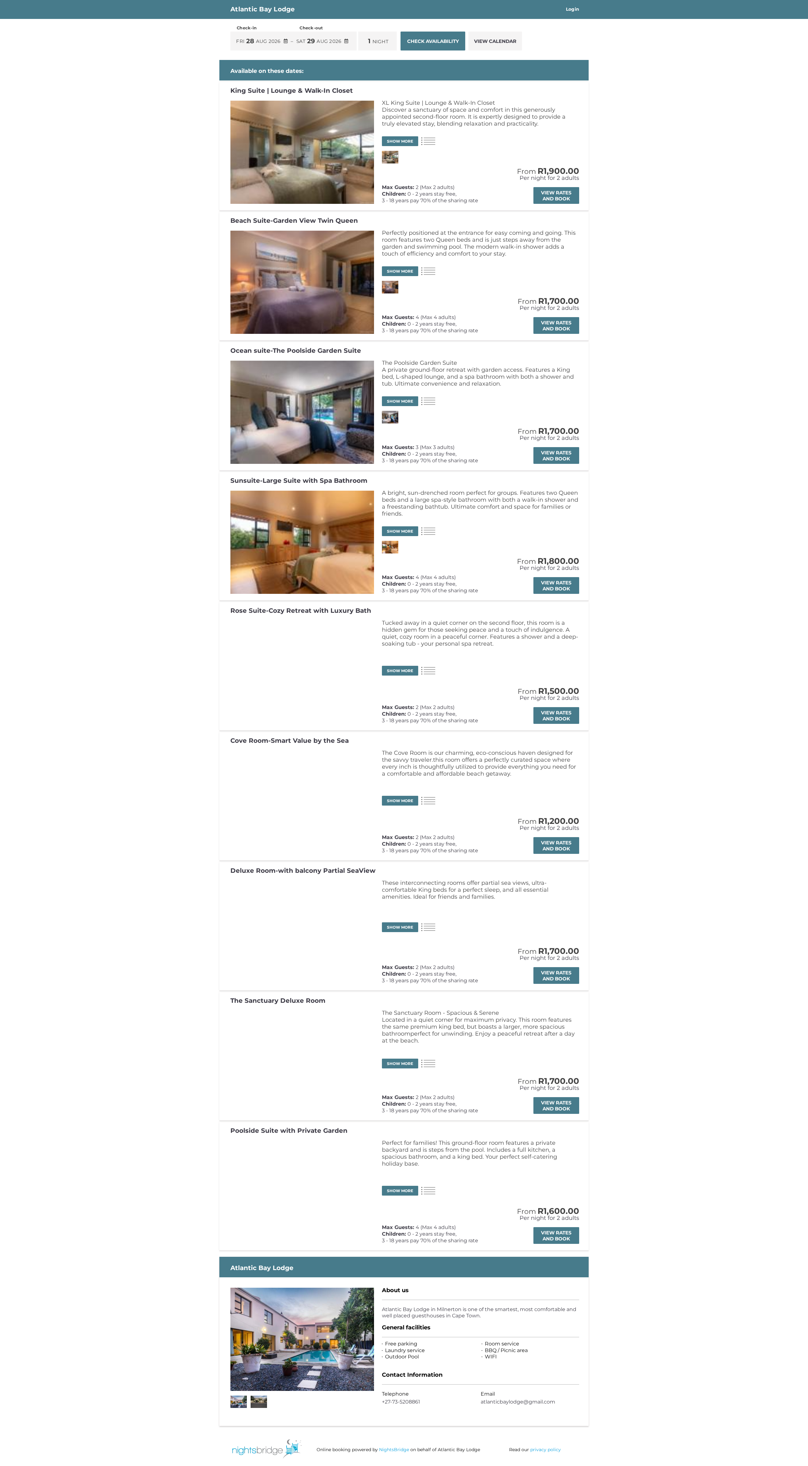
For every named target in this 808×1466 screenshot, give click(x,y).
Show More (400, 141)
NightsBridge (394, 1449)
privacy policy (545, 1449)
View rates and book (556, 196)
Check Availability (433, 41)
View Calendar (495, 41)
